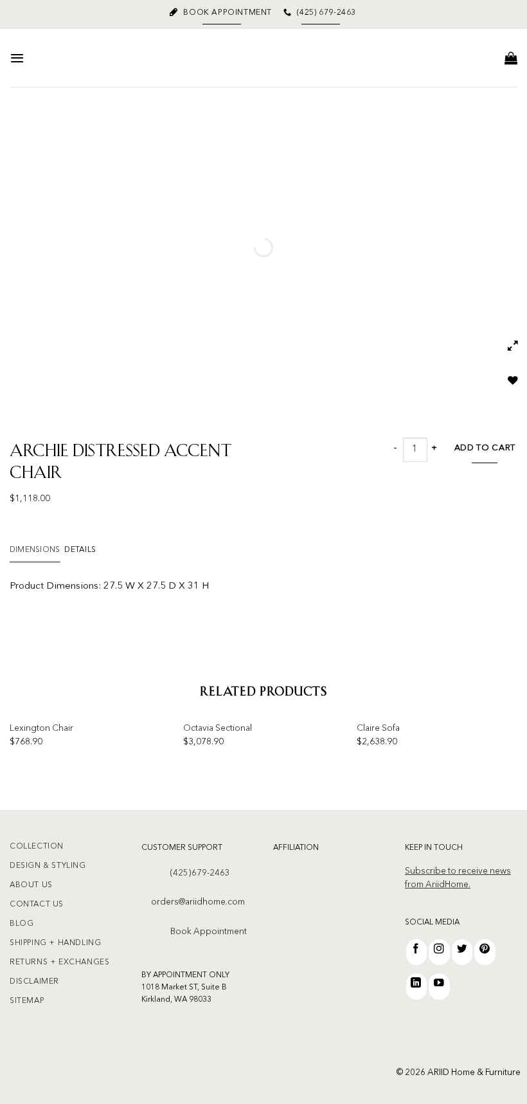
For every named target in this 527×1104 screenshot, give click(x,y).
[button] (17, 57)
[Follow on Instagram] (439, 952)
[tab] (35, 550)
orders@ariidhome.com (198, 902)
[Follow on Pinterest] (485, 952)
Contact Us (37, 904)
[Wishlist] (513, 384)
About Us (31, 885)
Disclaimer (34, 982)
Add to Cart (484, 448)
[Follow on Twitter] (462, 952)
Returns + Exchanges (59, 962)
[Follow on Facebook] (416, 952)
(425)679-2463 (200, 873)
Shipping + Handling (55, 943)
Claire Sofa (378, 728)
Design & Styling (48, 866)
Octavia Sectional (217, 728)
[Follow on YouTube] (439, 986)
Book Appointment (208, 932)
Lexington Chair (41, 728)
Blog (21, 924)
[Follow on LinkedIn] (416, 986)
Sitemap (27, 1001)
